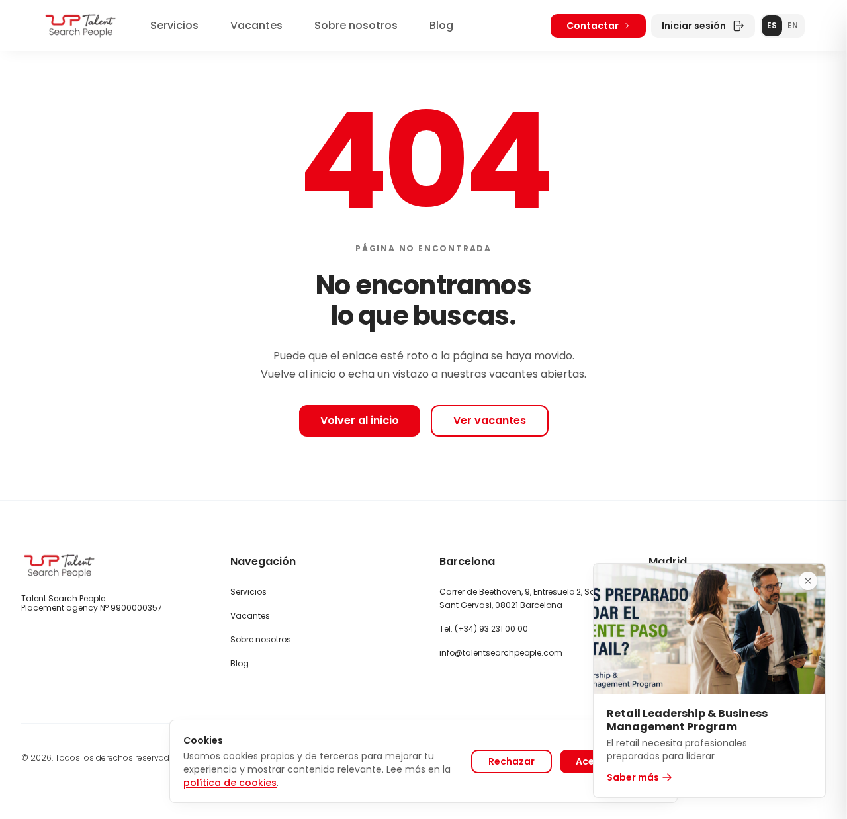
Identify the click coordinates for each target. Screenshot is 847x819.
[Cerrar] (808, 581)
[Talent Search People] (80, 25)
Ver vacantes (489, 420)
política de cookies (230, 782)
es (772, 25)
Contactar (592, 25)
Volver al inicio (359, 420)
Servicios (174, 25)
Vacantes (256, 25)
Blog (441, 25)
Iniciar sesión (694, 25)
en (792, 25)
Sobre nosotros (356, 25)
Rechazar (511, 761)
